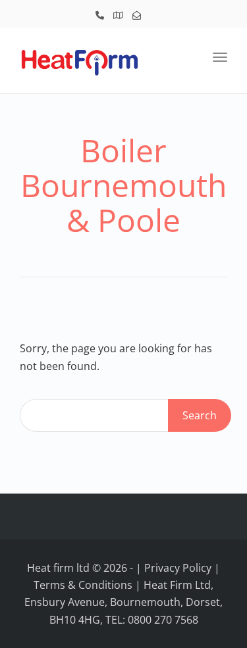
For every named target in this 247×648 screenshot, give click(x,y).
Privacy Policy (177, 568)
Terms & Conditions (83, 585)
